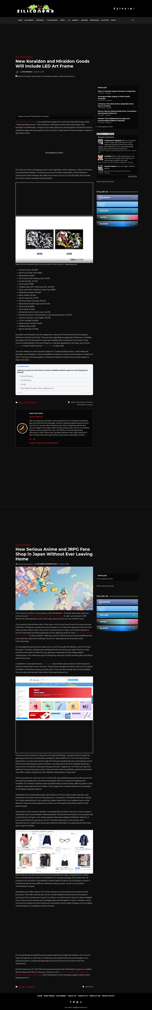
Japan (74, 402)
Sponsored (27, 545)
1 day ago (130, 162)
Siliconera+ (29, 20)
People (99, 134)
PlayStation (52, 20)
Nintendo (40, 20)
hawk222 (107, 156)
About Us (72, 996)
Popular (111, 134)
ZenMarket (47, 664)
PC (69, 20)
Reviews (84, 20)
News (17, 57)
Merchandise (81, 402)
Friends (23, 384)
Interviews (94, 20)
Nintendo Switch (26, 57)
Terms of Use (94, 996)
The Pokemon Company (26, 122)
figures (19, 346)
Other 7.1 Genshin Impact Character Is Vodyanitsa (116, 91)
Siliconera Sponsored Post (46, 564)
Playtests (105, 20)
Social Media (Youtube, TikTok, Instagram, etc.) (37, 388)
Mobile (75, 20)
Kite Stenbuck (27, 72)
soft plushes (47, 346)
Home (20, 20)
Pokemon (90, 402)
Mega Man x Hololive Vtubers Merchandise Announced (114, 150)
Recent (105, 134)
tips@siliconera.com (80, 1007)
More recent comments (105, 182)
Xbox (62, 20)
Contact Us (83, 996)
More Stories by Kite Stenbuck (43, 443)
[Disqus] (54, 473)
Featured (19, 545)
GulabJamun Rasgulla (112, 140)
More (113, 20)
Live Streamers (25, 380)
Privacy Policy (108, 996)
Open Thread (49, 996)
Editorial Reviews (26, 376)
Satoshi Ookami (110, 166)
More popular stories (105, 127)
